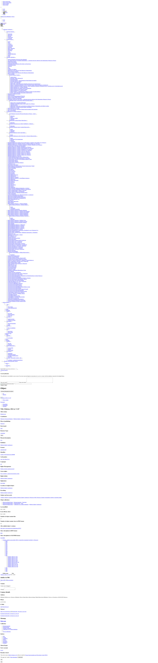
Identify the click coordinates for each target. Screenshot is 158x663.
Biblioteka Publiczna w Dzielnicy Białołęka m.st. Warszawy (19, 147)
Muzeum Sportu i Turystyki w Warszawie (16, 249)
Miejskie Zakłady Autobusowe (14, 231)
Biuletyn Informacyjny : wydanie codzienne (18, 87)
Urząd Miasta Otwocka (12, 294)
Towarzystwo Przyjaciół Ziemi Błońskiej (16, 290)
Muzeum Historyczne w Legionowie (15, 241)
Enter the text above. (10, 383)
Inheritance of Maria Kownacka (14, 93)
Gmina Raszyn (11, 183)
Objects (7, 363)
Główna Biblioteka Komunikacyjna (15, 167)
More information (13, 657)
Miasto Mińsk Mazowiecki (13, 201)
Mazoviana (10, 35)
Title (7, 304)
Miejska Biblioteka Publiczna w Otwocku (16, 226)
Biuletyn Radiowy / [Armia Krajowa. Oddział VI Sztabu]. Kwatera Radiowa (25, 91)
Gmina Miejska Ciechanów (13, 177)
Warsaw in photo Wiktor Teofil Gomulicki (16, 97)
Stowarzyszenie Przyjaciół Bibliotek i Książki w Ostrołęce (19, 278)
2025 (6, 569)
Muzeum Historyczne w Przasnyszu (15, 242)
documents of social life (15, 209)
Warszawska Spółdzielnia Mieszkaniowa (16, 299)
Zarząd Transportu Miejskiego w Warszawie (16, 300)
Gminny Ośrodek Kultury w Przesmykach (16, 191)
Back (2, 26)
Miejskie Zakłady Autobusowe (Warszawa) (22, 418)
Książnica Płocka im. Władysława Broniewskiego (17, 192)
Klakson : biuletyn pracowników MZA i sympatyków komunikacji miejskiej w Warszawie (20, 540)
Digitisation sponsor (12, 354)
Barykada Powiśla (13, 79)
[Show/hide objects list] (5, 57)
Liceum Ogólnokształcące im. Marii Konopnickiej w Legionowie (20, 194)
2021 (6, 554)
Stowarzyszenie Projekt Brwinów (14, 276)
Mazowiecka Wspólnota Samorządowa (15, 195)
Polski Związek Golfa (12, 265)
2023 (6, 567)
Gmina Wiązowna (11, 187)
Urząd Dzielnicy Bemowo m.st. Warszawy (16, 292)
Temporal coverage (11, 320)
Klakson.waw (3, 414)
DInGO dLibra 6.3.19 (13, 655)
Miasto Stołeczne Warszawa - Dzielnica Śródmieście (18, 214)
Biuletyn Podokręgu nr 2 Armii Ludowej (18, 90)
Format (6, 334)
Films (9, 56)
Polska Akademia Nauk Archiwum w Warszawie (17, 263)
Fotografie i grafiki (14, 118)
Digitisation (10, 353)
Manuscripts (10, 49)
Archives (9, 43)
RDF (1, 533)
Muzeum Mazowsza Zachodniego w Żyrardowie (17, 244)
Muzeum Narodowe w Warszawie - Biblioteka (17, 245)
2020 (6, 553)
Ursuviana (10, 38)
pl (4, 9)
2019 (6, 552)
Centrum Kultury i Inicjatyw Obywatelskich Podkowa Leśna (20, 159)
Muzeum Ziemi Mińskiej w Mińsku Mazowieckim (19, 252)
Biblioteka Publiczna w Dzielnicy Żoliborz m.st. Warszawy (19, 154)
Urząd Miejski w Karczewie (13, 297)
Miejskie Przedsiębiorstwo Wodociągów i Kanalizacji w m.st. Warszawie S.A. (23, 230)
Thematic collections (10, 57)
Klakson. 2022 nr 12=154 (13, 566)
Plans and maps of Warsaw (13, 71)
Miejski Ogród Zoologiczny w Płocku (15, 229)
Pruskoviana (10, 37)
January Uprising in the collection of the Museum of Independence (21, 72)
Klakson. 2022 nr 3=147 (12, 558)
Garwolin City (11, 200)
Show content (5, 399)
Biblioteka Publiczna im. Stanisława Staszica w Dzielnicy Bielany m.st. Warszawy (24, 143)
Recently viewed (7, 361)
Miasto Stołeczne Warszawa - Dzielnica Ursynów (17, 221)
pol (1, 464)
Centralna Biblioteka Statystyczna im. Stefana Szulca (18, 157)
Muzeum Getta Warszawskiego (14, 238)
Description (8, 321)
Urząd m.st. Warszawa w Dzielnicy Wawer (16, 293)
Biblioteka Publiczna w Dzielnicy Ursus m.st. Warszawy (19, 151)
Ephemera (10, 47)
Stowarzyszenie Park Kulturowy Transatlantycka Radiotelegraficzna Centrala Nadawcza (25, 275)
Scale (9, 324)
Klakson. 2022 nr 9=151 (12, 563)
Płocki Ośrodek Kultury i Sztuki (14, 262)
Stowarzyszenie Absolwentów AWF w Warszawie (18, 273)
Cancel (2, 385)
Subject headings (11, 314)
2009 (6, 541)
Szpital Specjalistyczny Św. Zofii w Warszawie (17, 281)
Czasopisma (12, 141)
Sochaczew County (11, 269)
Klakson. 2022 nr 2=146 (12, 557)
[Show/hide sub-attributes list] (5, 311)
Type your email (3, 382)
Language (7, 340)
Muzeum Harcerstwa (12, 239)
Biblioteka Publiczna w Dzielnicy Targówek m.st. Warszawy (20, 150)
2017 (6, 550)
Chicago (2, 589)
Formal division (9, 39)
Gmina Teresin (11, 185)
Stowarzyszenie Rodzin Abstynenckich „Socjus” (17, 279)
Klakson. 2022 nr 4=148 (12, 560)
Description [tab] (5, 404)
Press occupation (11, 73)
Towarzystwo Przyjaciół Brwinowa (15, 284)
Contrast (4, 11)
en (3, 9)
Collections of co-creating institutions (13, 111)
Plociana (9, 36)
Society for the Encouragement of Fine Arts (16, 96)
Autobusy (43, 497)
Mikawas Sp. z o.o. (11, 233)
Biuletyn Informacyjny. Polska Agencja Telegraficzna (20, 88)
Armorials (10, 66)
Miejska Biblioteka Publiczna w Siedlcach (16, 228)
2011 (6, 543)
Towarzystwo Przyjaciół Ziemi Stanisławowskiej (17, 291)
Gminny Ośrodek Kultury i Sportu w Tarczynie (17, 190)
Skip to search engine (7, 2)
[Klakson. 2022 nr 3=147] (5, 397)
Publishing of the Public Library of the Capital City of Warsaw (22, 103)
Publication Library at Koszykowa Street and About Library (21, 100)
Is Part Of (10, 344)
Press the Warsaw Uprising (14, 75)
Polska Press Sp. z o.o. (12, 264)
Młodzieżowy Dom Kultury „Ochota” (15, 234)
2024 (6, 568)
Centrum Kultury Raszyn (13, 160)
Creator (6, 309)
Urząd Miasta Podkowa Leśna (14, 295)
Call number (10, 337)
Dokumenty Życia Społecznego (16, 139)
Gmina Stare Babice (12, 184)
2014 (6, 546)
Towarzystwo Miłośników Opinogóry (15, 283)
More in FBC (3, 580)
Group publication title (12, 307)
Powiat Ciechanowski (12, 266)
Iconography (10, 46)
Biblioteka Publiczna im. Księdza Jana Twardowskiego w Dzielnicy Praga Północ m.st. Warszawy (27, 142)
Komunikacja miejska (49, 497)
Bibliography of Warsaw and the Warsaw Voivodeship (21, 107)
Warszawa (2, 423)
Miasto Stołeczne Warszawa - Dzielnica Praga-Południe (19, 211)
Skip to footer (5, 4)
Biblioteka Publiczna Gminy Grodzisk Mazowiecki (19, 127)
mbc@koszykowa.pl (4, 606)
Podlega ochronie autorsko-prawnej (7, 468)
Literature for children (12, 69)
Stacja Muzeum (11, 271)
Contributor (7, 310)
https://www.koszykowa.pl (5, 611)
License (9, 349)
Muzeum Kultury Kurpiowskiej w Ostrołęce (16, 243)
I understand (20, 657)
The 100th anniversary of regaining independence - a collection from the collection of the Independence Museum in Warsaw (32, 60)
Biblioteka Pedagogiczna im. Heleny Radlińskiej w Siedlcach (21, 123)
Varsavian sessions (14, 104)
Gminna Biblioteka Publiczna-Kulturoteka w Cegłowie (18, 188)
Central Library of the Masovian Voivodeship (17, 146)
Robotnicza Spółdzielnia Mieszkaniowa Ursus (17, 270)
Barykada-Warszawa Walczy (16, 81)
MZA (36, 497)
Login (4, 14)
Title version (10, 306)
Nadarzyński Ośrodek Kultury (14, 255)
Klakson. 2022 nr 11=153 (13, 565)
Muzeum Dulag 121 (12, 236)
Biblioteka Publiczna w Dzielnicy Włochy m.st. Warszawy (19, 153)
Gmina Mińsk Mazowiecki (13, 180)
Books (9, 41)
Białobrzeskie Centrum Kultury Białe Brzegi (18, 120)
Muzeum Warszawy (12, 250)
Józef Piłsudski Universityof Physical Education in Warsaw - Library (22, 113)
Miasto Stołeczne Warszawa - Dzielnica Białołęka (17, 203)
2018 (6, 551)
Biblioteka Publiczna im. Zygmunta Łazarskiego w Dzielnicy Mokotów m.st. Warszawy (25, 144)
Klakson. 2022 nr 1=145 (12, 556)
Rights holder (10, 350)
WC (9, 67)
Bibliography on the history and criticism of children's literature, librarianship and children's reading (29, 106)
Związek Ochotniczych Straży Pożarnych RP (17, 258)
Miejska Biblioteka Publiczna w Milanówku (16, 224)
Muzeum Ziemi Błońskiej (13, 251)
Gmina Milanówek (11, 179)
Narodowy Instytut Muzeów (13, 256)
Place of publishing (11, 327)
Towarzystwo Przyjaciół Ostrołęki (14, 288)
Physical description (12, 323)
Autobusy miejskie (4, 497)
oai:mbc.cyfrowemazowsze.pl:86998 (7, 454)
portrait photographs (12, 65)
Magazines (12, 116)
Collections (5, 29)
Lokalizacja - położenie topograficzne (15, 360)
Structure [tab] (4, 406)
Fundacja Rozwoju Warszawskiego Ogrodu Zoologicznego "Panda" (21, 165)
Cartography (10, 45)
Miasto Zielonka (11, 223)
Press (9, 42)
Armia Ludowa (13, 77)
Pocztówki (12, 254)
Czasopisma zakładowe (12, 497)
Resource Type (8, 333)
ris (3, 393)
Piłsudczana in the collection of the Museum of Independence (20, 70)
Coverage (8, 316)
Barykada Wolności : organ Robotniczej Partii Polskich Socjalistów (23, 80)
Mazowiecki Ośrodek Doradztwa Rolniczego (17, 197)
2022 (1, 428)
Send (6, 385)
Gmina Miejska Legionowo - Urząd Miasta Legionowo (18, 178)
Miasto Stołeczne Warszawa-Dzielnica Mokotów (17, 210)
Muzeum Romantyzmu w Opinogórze (15, 248)
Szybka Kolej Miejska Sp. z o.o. (14, 282)
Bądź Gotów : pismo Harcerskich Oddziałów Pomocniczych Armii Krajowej (25, 83)
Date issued (10, 331)
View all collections (7, 631)
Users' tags (10, 315)
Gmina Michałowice (12, 175)
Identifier (8, 335)
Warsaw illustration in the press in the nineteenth (17, 59)
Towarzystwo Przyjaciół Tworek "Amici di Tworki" (18, 289)
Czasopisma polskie (58, 497)
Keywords (10, 313)
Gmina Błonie (10, 169)
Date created (10, 332)
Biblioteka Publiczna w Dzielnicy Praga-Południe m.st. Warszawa (21, 148)
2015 (6, 547)
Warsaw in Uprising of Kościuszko (15, 98)
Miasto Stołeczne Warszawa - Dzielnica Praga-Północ (18, 212)
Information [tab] (5, 405)
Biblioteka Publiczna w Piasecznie (14, 155)
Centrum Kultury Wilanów (13, 161)
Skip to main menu (6, 1)
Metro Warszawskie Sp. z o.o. (14, 199)
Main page (3, 621)
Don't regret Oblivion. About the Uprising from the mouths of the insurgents (22, 109)
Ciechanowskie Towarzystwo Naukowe (16, 162)
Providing (10, 356)
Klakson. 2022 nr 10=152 (13, 564)
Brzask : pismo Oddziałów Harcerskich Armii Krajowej (21, 92)
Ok (1, 659)
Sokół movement (11, 94)
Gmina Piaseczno (11, 182)
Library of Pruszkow (12, 193)
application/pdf (3, 449)
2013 (6, 545)
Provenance (8, 351)
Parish (9, 68)
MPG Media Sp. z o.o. (12, 235)
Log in (1, 650)
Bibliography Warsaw (12, 61)
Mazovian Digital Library (8, 502)
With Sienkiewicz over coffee (13, 108)
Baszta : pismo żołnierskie (15, 82)
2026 (6, 571)
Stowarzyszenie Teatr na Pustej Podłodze (16, 280)
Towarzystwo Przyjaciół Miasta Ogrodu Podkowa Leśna (19, 286)
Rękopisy (12, 140)
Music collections (11, 48)
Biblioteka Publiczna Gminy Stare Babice (17, 132)
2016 (6, 548)
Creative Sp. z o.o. (11, 163)
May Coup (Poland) (12, 110)
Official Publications (12, 53)
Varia (9, 51)
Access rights (10, 347)
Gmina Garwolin (11, 172)
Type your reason (22, 382)
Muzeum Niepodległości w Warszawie (15, 246)
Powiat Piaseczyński (12, 268)
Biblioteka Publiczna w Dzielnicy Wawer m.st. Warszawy (19, 152)
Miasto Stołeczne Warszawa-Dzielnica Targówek (19, 215)
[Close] (0, 371)
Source (6, 339)
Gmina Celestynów (11, 171)
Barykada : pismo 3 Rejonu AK (16, 78)
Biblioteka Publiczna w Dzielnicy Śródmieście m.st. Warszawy (20, 149)
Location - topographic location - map (14, 357)
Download (2, 402)
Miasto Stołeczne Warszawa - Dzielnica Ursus (17, 220)
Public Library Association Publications (18, 102)
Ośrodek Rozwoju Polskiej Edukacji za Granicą (17, 259)
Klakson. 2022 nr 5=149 (12, 561)
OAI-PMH (2, 537)
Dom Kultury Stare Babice (13, 164)
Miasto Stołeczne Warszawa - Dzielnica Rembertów (18, 213)
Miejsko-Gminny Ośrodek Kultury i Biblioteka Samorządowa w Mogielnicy (23, 232)
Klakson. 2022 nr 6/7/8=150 (13, 562)
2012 (6, 544)
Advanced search (3, 370)
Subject (8, 311)
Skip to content (6, 3)
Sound (9, 55)
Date (7, 329)
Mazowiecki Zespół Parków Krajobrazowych (17, 198)
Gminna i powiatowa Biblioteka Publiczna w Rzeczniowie (19, 189)
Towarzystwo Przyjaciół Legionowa (15, 285)
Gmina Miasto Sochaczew (13, 174)
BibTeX (4, 394)
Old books (10, 50)
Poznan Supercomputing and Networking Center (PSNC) (36, 655)
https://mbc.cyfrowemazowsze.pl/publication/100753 (10, 528)
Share (6, 12)
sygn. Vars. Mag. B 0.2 (5, 459)
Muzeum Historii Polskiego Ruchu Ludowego (17, 240)
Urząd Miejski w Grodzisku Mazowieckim (16, 296)
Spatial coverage (11, 319)
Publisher (8, 325)
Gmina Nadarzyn (11, 181)
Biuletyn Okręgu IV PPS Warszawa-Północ (18, 89)
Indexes (4, 302)
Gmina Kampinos (11, 173)
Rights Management (10, 345)
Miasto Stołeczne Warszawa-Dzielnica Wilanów (17, 222)
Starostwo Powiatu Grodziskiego (14, 272)
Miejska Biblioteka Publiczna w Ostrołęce (16, 225)
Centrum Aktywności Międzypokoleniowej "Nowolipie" (19, 158)
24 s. (1, 440)
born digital (2, 483)
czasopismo (2, 433)
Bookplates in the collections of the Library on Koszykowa (19, 63)
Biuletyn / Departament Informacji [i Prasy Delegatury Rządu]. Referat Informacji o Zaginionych (29, 84)
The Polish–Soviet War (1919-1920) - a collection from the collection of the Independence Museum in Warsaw (29, 99)
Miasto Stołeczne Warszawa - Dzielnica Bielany (18, 204)
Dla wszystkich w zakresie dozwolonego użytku (9, 473)
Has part (9, 343)
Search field (2, 368)
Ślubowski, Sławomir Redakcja (6, 418)
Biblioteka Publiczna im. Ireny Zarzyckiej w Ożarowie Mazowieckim (22, 136)
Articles (9, 52)
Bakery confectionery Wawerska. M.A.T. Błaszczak (18, 261)
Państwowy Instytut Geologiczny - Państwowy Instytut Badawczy (21, 260)
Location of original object (13, 355)
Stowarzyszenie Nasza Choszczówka (15, 274)
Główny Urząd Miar (12, 168)
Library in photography (12, 62)
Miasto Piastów (11, 202)
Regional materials (10, 31)
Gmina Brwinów (11, 170)
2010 (6, 542)
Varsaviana (10, 33)
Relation (8, 341)
